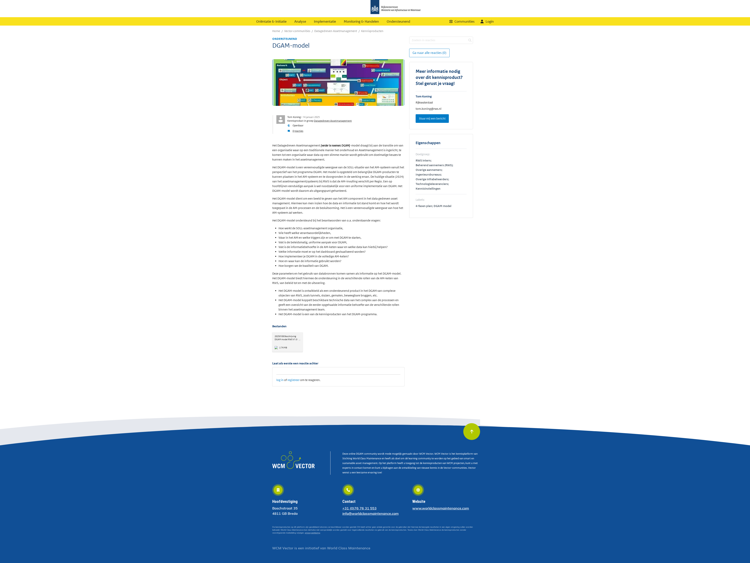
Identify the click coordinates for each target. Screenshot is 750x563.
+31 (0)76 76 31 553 (359, 508)
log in (280, 380)
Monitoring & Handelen (361, 21)
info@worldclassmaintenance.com (370, 513)
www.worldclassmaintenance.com (440, 508)
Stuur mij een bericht (432, 118)
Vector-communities (297, 31)
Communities (464, 21)
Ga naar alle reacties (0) (429, 53)
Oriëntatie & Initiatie (271, 21)
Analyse (300, 21)
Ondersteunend (398, 21)
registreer (294, 380)
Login (490, 21)
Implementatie (325, 21)
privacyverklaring (312, 533)
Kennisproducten (372, 31)
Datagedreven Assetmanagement (335, 31)
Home (276, 31)
